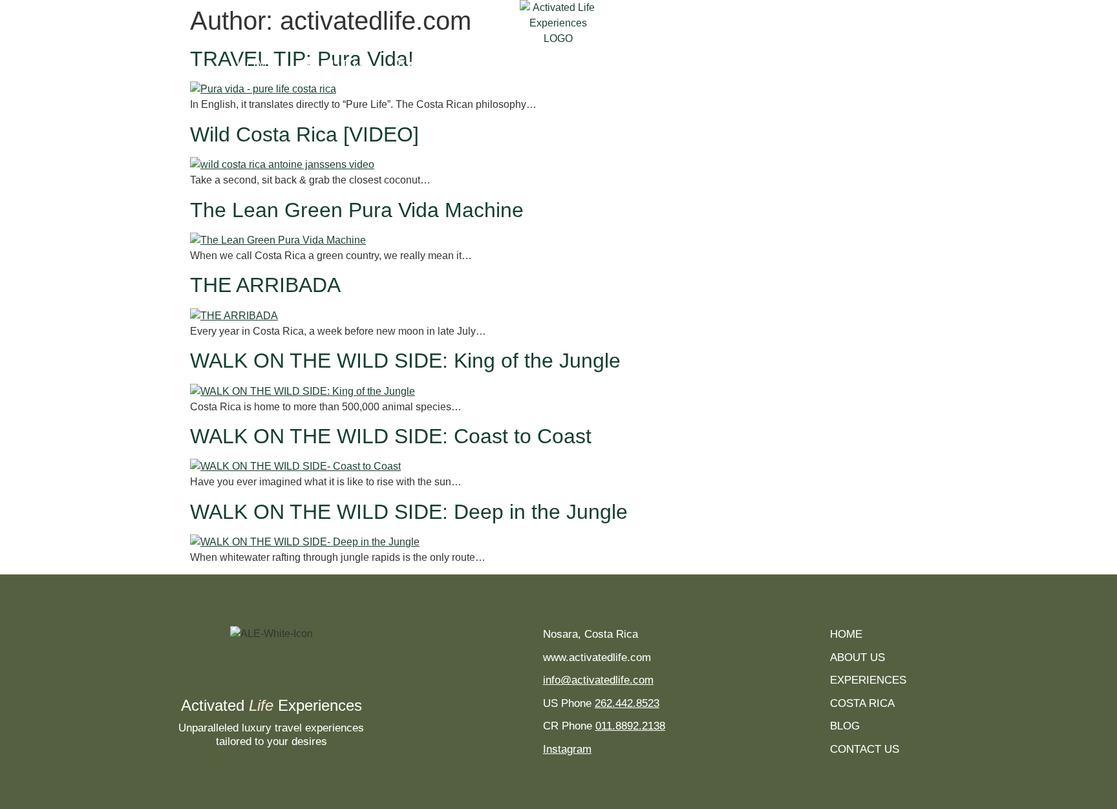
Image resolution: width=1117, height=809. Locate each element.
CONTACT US (837, 64)
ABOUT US (337, 64)
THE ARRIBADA (265, 285)
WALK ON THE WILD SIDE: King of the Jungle (405, 360)
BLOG (749, 64)
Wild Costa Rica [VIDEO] (304, 134)
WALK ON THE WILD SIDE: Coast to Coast (390, 436)
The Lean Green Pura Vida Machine (357, 210)
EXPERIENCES (446, 64)
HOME (257, 64)
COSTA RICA (664, 64)
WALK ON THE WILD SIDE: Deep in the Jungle (409, 511)
